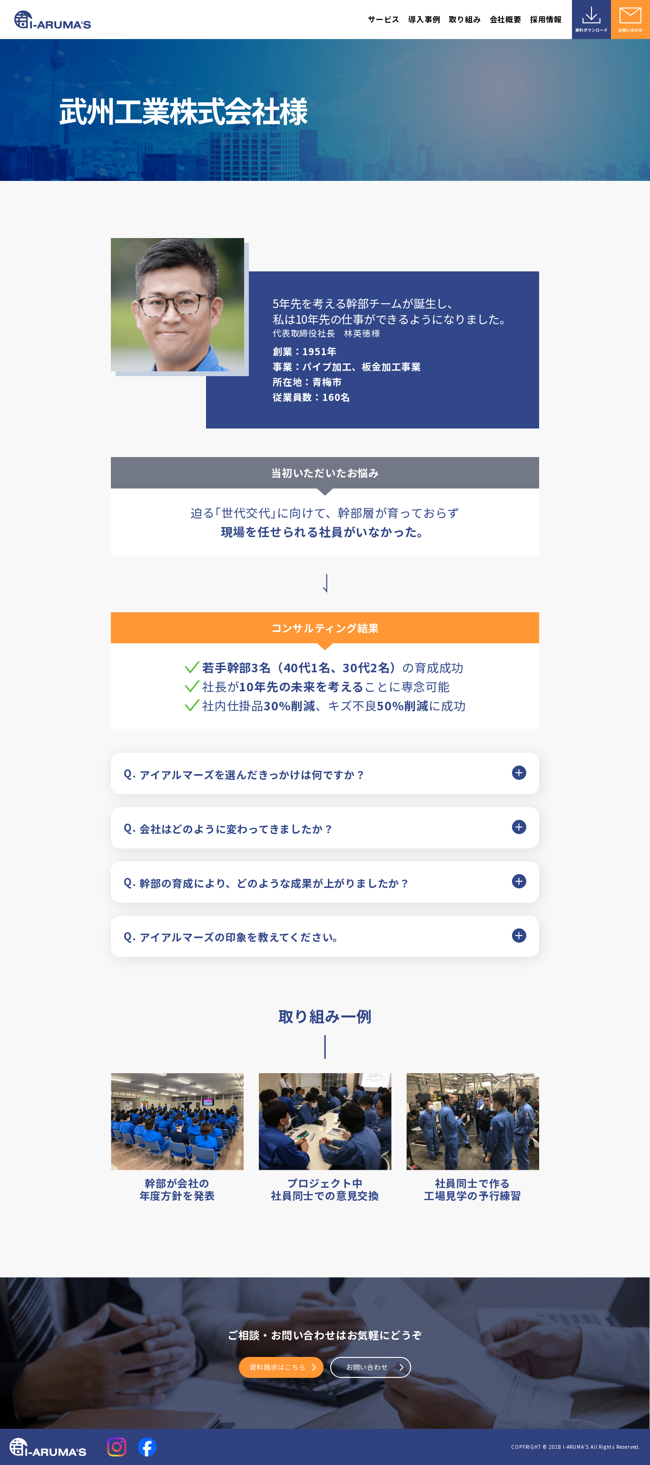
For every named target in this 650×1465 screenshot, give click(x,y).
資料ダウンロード (591, 19)
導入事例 (424, 19)
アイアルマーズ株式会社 (53, 19)
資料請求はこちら (277, 1367)
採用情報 (546, 19)
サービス (384, 19)
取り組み (465, 19)
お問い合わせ (630, 19)
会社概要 (506, 19)
